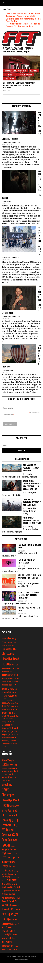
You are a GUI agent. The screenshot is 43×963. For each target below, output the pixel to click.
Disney (16, 668)
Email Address (8, 415)
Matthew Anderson (14, 877)
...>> (15, 555)
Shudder (11, 722)
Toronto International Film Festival (8, 931)
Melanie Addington (9, 884)
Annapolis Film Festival (9, 768)
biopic (11, 646)
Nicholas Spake (11, 893)
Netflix (6, 706)
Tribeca (12, 740)
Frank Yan (12, 846)
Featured (33, 71)
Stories (13, 919)
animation (11, 642)
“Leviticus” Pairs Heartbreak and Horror (19, 26)
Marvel (4, 696)
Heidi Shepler (13, 857)
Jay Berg (10, 871)
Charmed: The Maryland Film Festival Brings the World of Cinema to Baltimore (19, 85)
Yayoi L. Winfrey (12, 949)
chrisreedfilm (9, 648)
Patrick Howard (11, 897)
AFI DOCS (12, 764)
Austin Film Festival (8, 771)
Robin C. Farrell (10, 901)
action (4, 639)
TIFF (7, 734)
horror (7, 688)
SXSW (8, 731)
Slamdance (15, 905)
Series (6, 904)
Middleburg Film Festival (10, 703)
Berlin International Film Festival (10, 774)
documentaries (7, 671)
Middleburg (10, 700)
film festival (13, 678)
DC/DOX (12, 806)
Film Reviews (9, 79)
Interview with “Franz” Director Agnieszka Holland (23, 13)
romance (13, 716)
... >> (13, 167)
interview (6, 692)
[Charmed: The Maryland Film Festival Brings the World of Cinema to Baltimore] (21, 68)
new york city (6, 710)
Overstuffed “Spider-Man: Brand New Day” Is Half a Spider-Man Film (23, 20)
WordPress (25, 959)
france (5, 681)
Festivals (8, 75)
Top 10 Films (14, 735)
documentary (10, 675)
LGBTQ (14, 692)
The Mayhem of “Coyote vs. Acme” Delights (21, 16)
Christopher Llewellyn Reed (15, 71)
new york (14, 706)
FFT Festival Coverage (24, 75)
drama (5, 678)
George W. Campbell (14, 681)
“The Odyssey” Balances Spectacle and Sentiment (23, 23)
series (4, 722)
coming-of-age (7, 668)
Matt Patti (9, 880)
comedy (14, 664)
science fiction (11, 719)
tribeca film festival (8, 743)
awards (4, 646)
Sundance (7, 724)
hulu (15, 689)
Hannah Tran (9, 684)
